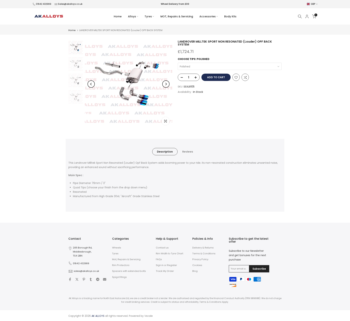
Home (118, 16)
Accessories (207, 16)
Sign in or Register (166, 265)
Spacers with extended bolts (129, 271)
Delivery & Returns (203, 247)
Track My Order (165, 271)
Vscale (148, 316)
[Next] (166, 84)
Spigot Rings (119, 277)
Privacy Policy (200, 259)
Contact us (162, 247)
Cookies (197, 265)
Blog (195, 271)
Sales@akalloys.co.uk (70, 3)
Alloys (132, 16)
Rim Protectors (120, 265)
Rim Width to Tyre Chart (169, 253)
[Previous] (91, 84)
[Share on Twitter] (77, 279)
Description (165, 151)
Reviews (187, 151)
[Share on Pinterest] (83, 279)
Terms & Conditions (203, 253)
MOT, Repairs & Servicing (176, 16)
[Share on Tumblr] (90, 279)
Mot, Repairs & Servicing (126, 259)
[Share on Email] (104, 279)
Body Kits (230, 16)
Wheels (116, 247)
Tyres (148, 16)
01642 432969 (43, 3)
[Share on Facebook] (70, 279)
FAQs (159, 259)
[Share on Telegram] (97, 279)
